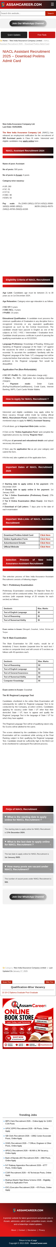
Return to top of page (28, 1240)
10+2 (7, 992)
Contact (22, 1230)
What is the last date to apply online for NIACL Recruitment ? (27, 843)
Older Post (50, 982)
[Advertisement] (28, 93)
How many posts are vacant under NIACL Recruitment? (26, 868)
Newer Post (6, 982)
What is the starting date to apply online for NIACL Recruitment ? (25, 818)
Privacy (42, 1230)
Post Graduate (32, 992)
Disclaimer (32, 1230)
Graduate (21, 992)
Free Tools (42, 35)
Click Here (45, 535)
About (13, 1230)
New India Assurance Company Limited (26, 41)
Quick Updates (14, 35)
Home (5, 41)
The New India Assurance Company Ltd (22, 132)
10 (3, 992)
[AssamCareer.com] (28, 1210)
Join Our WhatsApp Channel (28, 23)
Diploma (13, 992)
